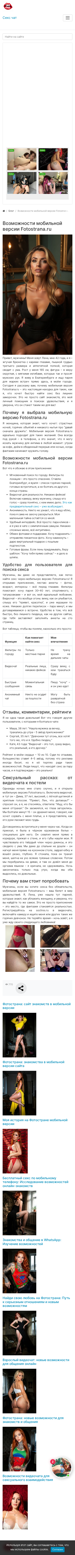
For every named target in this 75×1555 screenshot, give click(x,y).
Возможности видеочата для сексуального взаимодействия (28, 1478)
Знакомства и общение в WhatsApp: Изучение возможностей (32, 1242)
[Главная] (4, 210)
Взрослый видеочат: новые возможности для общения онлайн (36, 1362)
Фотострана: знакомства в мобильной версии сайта (33, 1064)
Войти (9, 26)
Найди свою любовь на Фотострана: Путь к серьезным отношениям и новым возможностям (36, 1302)
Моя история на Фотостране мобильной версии (35, 1122)
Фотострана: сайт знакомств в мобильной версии (37, 1006)
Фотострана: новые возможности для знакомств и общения (33, 1420)
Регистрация (27, 26)
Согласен (57, 1549)
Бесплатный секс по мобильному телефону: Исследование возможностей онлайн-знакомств (35, 1182)
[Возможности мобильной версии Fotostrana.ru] (37, 295)
